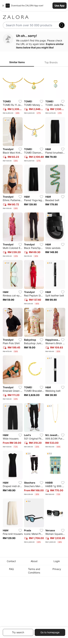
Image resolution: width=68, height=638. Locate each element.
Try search (18, 632)
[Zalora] (34, 17)
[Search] (62, 25)
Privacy (56, 569)
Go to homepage (49, 632)
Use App (60, 5)
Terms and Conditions (34, 571)
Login (57, 561)
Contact (11, 561)
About (34, 561)
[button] (34, 5)
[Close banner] (3, 5)
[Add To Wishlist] (20, 101)
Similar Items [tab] (17, 62)
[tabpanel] (34, 307)
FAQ (11, 569)
